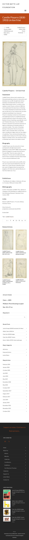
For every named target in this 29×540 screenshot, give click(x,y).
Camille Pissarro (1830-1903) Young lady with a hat (7, 252)
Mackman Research (11, 535)
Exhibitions (7, 465)
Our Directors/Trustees (10, 468)
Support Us (6, 474)
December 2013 (7, 405)
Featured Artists (7, 352)
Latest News (6, 355)
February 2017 (6, 396)
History (6, 453)
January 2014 (6, 402)
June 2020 (5, 376)
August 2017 (6, 393)
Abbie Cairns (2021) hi (8, 331)
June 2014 (5, 399)
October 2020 (6, 370)
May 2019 (5, 379)
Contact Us (6, 479)
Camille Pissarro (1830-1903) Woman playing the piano (21, 253)
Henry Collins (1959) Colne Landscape (12, 340)
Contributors (7, 462)
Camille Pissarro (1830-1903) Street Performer (20, 281)
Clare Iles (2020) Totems (9, 337)
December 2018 (7, 382)
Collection (7, 459)
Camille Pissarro (10, 216)
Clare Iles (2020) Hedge (9, 334)
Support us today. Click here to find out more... (14, 429)
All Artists (5, 349)
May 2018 (5, 385)
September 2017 (7, 390)
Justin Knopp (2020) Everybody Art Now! (13, 328)
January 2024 (6, 367)
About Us (5, 450)
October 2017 (6, 388)
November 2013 (7, 408)
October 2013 (6, 411)
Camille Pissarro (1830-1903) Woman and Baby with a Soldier (7, 282)
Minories (6, 456)
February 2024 (6, 364)
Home (4, 447)
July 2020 (5, 373)
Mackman (14, 537)
